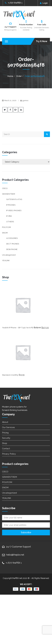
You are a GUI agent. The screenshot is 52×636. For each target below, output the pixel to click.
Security (6, 438)
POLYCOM (6, 227)
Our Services (8, 427)
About (5, 422)
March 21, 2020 (10, 101)
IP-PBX (9, 216)
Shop (4, 443)
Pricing (5, 432)
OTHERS (10, 222)
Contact (6, 448)
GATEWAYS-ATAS (14, 199)
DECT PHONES (12, 244)
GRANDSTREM (8, 194)
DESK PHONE (11, 249)
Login (45, 3)
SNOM (5, 233)
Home (10, 76)
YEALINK (6, 260)
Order (19, 76)
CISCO (5, 188)
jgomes (25, 101)
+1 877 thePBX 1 (15, 3)
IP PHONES (10, 205)
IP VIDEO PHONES (13, 210)
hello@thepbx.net (15, 554)
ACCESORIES (12, 238)
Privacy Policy (9, 454)
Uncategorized (9, 255)
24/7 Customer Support (18, 546)
